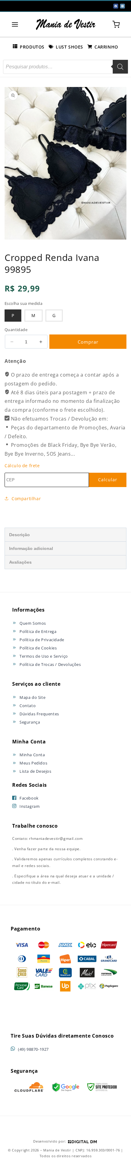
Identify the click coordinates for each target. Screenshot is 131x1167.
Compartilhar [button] (26, 498)
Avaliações (20, 562)
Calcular (107, 479)
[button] (15, 24)
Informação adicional (31, 548)
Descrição (19, 534)
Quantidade (16, 329)
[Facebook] (115, 6)
